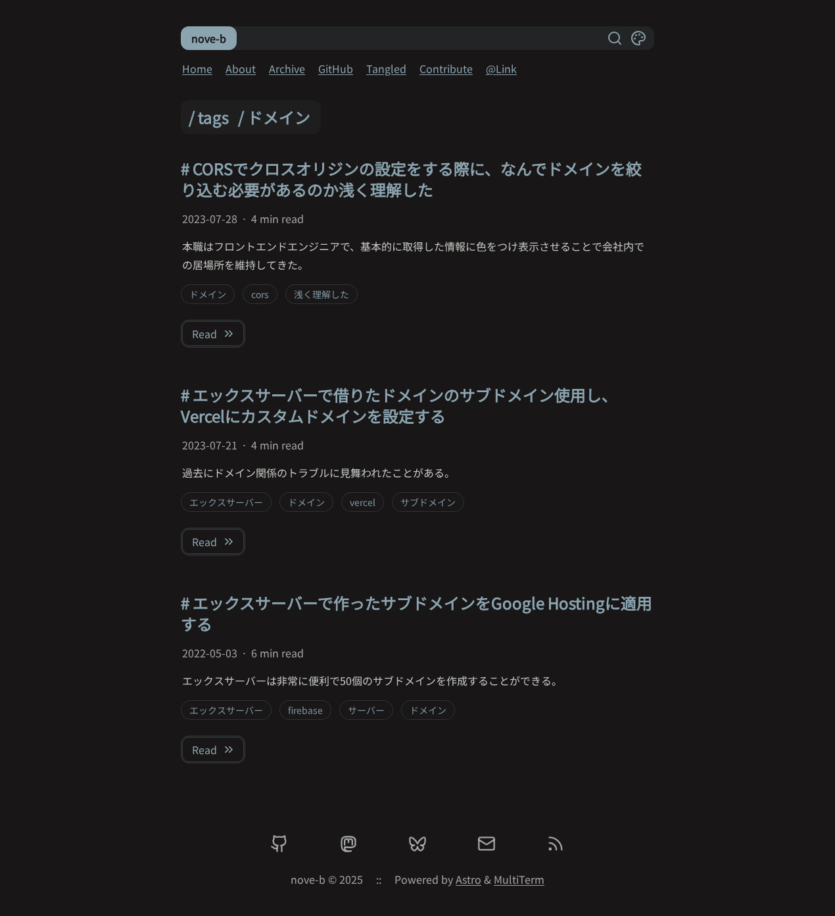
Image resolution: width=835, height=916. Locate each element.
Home (197, 68)
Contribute (446, 68)
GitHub (335, 68)
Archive (287, 68)
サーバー (366, 710)
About (241, 68)
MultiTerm (519, 879)
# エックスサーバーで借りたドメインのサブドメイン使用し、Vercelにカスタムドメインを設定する (399, 405)
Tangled (386, 68)
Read (204, 334)
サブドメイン (428, 502)
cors (260, 294)
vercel (362, 502)
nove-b (208, 38)
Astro (468, 879)
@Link (501, 68)
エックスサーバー (226, 502)
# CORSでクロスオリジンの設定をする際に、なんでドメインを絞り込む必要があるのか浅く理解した (411, 179)
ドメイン (207, 294)
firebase (305, 710)
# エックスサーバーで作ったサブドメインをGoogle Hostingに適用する (416, 613)
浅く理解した (321, 294)
